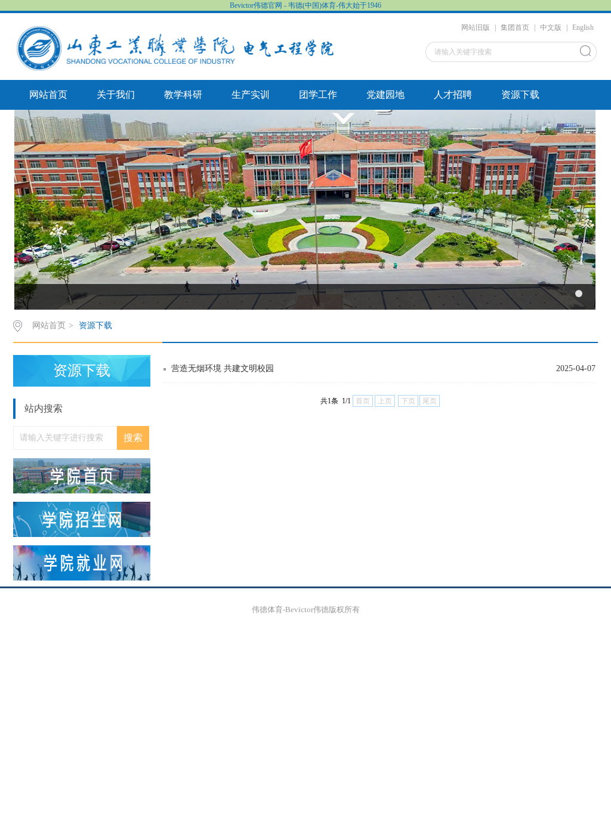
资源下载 (520, 94)
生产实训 (251, 94)
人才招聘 (453, 94)
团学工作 (318, 94)
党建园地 (385, 94)
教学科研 (183, 94)
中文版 (550, 27)
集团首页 (515, 27)
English (583, 27)
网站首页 (48, 94)
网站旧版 (475, 27)
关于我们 (116, 94)
